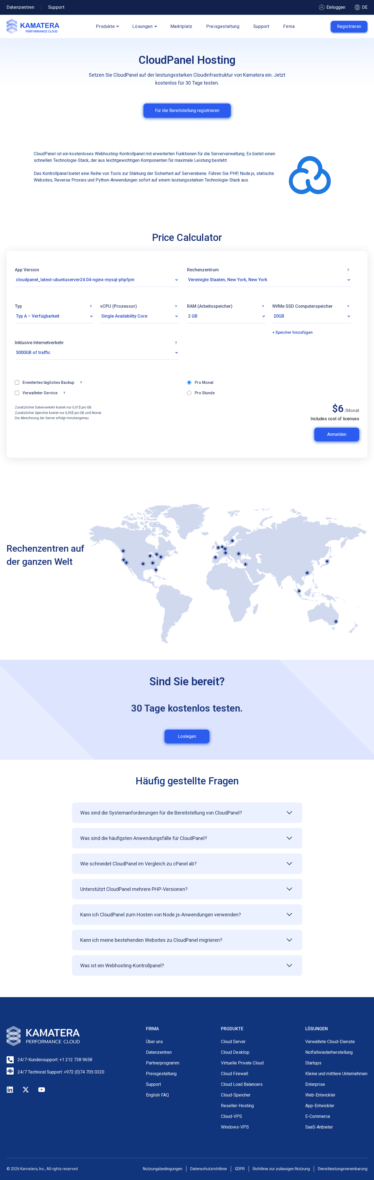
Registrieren (349, 26)
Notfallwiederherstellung (329, 1052)
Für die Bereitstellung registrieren (187, 110)
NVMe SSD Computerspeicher (310, 306)
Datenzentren (20, 7)
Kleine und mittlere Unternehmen (336, 1073)
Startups (313, 1063)
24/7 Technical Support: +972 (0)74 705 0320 (61, 1072)
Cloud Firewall (234, 1073)
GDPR (240, 1169)
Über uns (154, 1041)
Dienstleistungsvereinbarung (342, 1169)
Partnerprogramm (162, 1063)
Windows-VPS (235, 1127)
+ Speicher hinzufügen (292, 332)
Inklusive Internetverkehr (97, 343)
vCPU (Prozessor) (138, 306)
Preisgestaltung (223, 26)
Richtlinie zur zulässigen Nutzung (281, 1169)
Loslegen (187, 736)
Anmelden (336, 434)
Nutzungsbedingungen (162, 1169)
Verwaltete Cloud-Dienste (330, 1041)
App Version (27, 269)
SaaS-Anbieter (319, 1127)
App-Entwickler (319, 1105)
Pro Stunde (205, 393)
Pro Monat (204, 382)
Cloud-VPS (231, 1116)
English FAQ (157, 1095)
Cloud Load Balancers (242, 1084)
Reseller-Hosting (237, 1105)
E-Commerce (317, 1116)
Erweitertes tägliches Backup (76, 382)
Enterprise (315, 1084)
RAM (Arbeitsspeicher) (225, 306)
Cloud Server (233, 1041)
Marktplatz (181, 26)
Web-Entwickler (320, 1095)
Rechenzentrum (268, 270)
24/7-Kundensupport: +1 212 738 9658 (55, 1059)
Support (56, 7)
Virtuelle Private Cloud (242, 1063)
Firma (289, 26)
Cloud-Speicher (236, 1095)
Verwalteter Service (58, 392)
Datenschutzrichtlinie (208, 1169)
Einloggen (335, 7)
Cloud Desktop (235, 1052)
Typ (53, 306)
